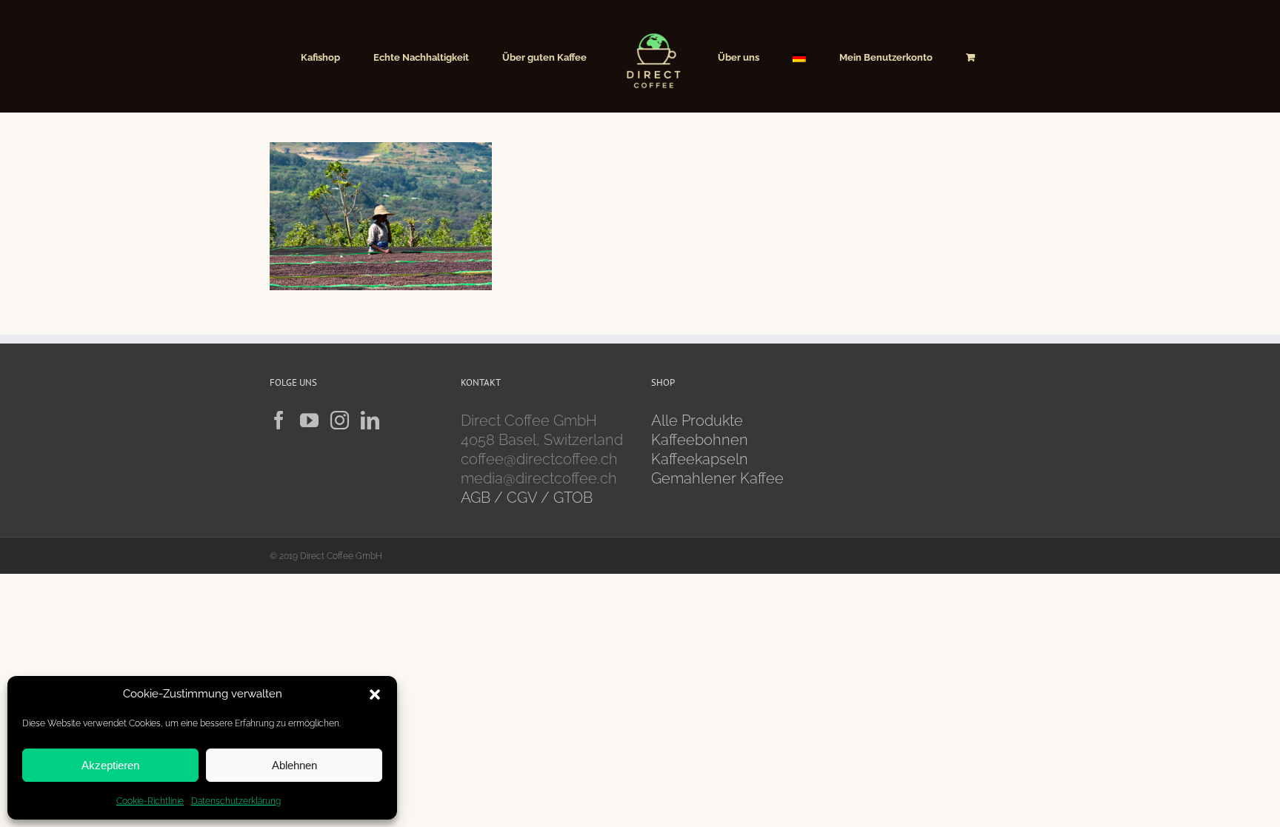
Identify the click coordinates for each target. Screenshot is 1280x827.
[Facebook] (279, 420)
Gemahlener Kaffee (719, 478)
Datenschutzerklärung (236, 801)
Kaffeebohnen (699, 440)
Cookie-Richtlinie (150, 801)
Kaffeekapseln (699, 459)
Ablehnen (294, 765)
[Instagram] (339, 420)
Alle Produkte (697, 420)
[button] (374, 694)
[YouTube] (309, 420)
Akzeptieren (110, 765)
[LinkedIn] (370, 420)
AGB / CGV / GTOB (527, 497)
